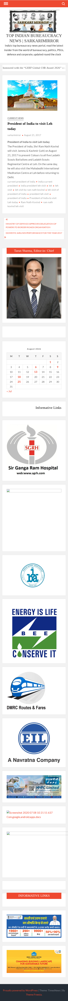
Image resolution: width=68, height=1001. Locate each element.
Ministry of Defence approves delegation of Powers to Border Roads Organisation (31, 225)
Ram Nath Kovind (30, 202)
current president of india (21, 181)
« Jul (9, 391)
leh (50, 185)
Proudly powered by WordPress (20, 990)
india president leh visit (33, 185)
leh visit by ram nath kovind (30, 189)
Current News (15, 118)
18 (19, 376)
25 (19, 381)
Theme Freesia (34, 994)
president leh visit (39, 193)
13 (35, 371)
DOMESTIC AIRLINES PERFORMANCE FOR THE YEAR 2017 (34, 233)
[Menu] (5, 3)
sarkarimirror (14, 135)
